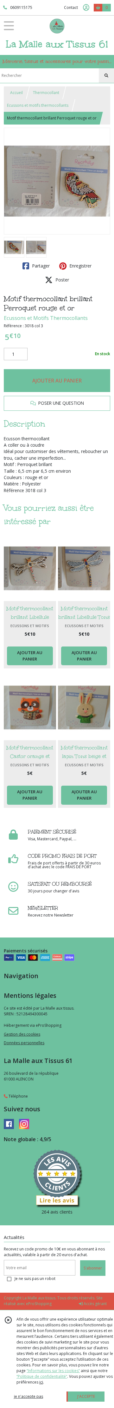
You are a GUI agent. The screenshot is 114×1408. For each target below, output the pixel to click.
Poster (61, 280)
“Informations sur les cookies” (53, 1370)
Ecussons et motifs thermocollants (37, 105)
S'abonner (93, 1268)
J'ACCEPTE (86, 1396)
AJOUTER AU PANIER (57, 380)
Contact (71, 7)
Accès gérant (95, 1303)
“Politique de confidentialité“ (41, 1376)
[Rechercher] (106, 75)
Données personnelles (24, 1043)
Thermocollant (46, 92)
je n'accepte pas (28, 1396)
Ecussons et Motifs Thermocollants (46, 318)
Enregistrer (80, 266)
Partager (40, 266)
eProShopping (39, 1303)
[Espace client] (86, 7)
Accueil (16, 92)
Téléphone (18, 1096)
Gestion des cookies (22, 1034)
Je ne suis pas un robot (35, 1278)
